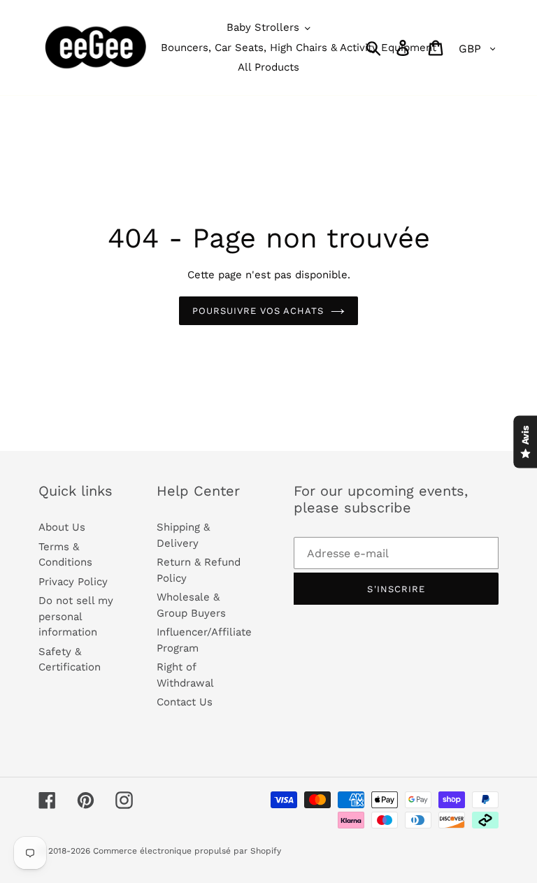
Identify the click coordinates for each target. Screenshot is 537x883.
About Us (61, 527)
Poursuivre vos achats (258, 311)
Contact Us (185, 702)
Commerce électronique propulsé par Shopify (187, 851)
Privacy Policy (73, 581)
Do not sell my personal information (75, 616)
